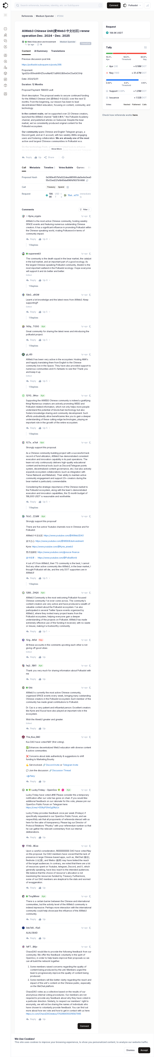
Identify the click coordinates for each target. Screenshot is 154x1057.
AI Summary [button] (41, 51)
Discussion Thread (61, 770)
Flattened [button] (136, 104)
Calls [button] (144, 104)
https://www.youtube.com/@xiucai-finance (58, 552)
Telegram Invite (70, 765)
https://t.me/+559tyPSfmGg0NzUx (42, 807)
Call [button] (24, 167)
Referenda (27, 16)
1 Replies (33, 245)
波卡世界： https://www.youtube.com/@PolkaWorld (51, 557)
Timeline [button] (49, 167)
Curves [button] (81, 167)
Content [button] (26, 51)
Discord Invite (53, 765)
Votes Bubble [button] (66, 167)
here (135, 115)
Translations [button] (58, 51)
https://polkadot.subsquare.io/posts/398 (42, 64)
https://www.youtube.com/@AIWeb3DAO (64, 535)
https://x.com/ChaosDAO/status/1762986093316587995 (53, 1013)
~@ (30, 776)
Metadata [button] (35, 167)
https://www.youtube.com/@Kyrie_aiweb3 (52, 546)
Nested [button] (127, 104)
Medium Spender (45, 16)
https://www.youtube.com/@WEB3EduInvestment (59, 541)
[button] (5, 29)
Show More (56, 149)
